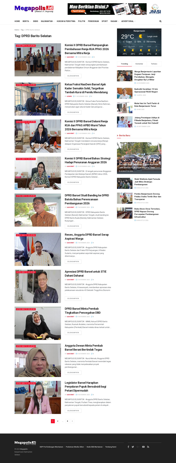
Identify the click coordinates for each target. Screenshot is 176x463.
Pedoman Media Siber (75, 447)
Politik (81, 21)
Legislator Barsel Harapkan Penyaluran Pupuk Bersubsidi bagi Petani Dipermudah (85, 386)
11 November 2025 (81, 96)
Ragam (114, 21)
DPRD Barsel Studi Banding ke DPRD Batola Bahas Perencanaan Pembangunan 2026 (87, 199)
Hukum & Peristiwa (66, 21)
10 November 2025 (83, 166)
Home (17, 21)
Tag (22, 30)
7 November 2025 (83, 207)
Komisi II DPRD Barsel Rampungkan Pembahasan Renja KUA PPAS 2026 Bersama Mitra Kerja (87, 49)
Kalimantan (47, 21)
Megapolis (24, 449)
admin (69, 96)
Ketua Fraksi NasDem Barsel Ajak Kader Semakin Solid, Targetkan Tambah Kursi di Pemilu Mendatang (86, 88)
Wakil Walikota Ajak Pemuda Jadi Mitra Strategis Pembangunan (147, 182)
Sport (105, 21)
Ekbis (35, 21)
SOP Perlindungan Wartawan (51, 447)
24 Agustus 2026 (126, 171)
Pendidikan (93, 21)
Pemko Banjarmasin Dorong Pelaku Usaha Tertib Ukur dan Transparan (147, 196)
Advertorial (127, 21)
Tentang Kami (110, 447)
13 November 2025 (83, 57)
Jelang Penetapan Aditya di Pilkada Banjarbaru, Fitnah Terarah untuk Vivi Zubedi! (146, 120)
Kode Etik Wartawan (95, 447)
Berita (26, 21)
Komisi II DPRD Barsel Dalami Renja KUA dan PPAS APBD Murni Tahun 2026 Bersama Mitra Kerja (86, 125)
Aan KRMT (70, 57)
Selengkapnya (73, 76)
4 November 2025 (83, 395)
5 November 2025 (83, 280)
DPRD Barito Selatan (33, 30)
